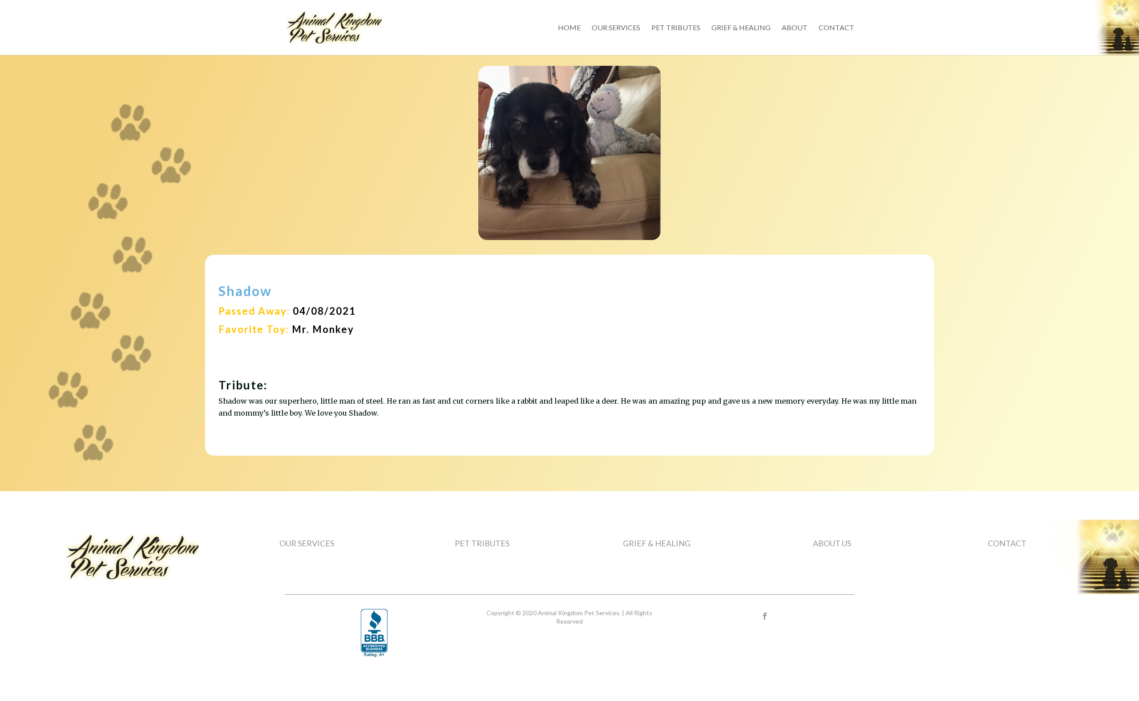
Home (569, 28)
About (795, 28)
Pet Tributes (675, 28)
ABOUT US (832, 543)
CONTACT (1007, 543)
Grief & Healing (741, 28)
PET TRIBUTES (482, 543)
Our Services (616, 28)
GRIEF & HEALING (657, 543)
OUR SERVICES (306, 543)
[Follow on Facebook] (765, 616)
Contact (836, 28)
